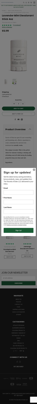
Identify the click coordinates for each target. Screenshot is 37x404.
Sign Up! (18, 230)
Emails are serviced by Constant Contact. (17, 225)
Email (6, 188)
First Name (8, 198)
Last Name (8, 207)
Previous (3, 402)
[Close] (34, 170)
